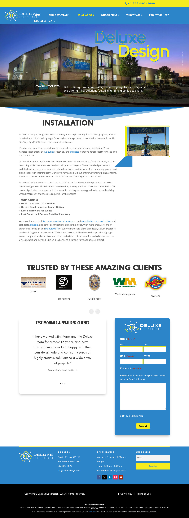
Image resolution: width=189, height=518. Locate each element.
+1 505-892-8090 (141, 3)
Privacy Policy (125, 493)
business (74, 151)
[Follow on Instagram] (115, 477)
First (122, 344)
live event (49, 151)
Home (36, 15)
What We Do (85, 15)
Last (145, 344)
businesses (70, 221)
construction (104, 221)
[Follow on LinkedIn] (110, 477)
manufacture (52, 228)
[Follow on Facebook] (99, 477)
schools (34, 224)
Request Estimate (44, 20)
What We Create (58, 15)
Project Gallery (159, 15)
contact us (92, 512)
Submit (143, 426)
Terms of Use (143, 493)
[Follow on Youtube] (121, 477)
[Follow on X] (104, 477)
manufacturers (89, 221)
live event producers (53, 221)
